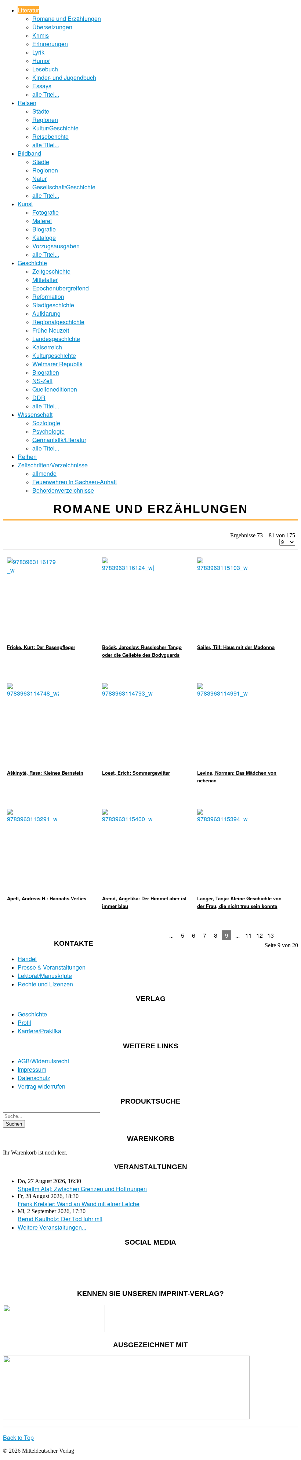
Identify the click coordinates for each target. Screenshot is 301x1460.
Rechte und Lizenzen (45, 984)
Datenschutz (34, 1078)
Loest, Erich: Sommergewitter (136, 772)
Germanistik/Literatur (59, 440)
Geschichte (32, 263)
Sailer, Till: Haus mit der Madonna (236, 647)
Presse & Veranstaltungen (52, 967)
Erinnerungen (50, 44)
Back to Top (18, 1437)
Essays (41, 86)
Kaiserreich (47, 347)
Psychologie (48, 431)
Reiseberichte (50, 136)
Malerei (42, 220)
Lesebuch (45, 69)
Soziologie (46, 423)
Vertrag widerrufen (41, 1086)
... (171, 935)
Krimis (40, 35)
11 (248, 935)
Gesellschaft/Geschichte (63, 187)
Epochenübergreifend (60, 288)
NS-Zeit (42, 381)
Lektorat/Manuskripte (45, 975)
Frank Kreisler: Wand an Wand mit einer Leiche (78, 1204)
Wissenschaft (35, 414)
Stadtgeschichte (53, 305)
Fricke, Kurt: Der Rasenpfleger (41, 647)
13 (270, 935)
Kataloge (44, 237)
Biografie (44, 229)
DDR (39, 397)
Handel (27, 959)
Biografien (45, 372)
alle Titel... (45, 94)
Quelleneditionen (54, 389)
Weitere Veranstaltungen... (52, 1227)
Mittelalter (45, 279)
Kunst (25, 204)
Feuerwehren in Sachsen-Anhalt (74, 482)
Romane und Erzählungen (66, 18)
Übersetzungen (52, 27)
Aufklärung (46, 313)
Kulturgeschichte (54, 355)
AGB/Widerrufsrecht (43, 1061)
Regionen (45, 119)
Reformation (48, 296)
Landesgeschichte (56, 338)
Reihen (27, 456)
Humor (41, 60)
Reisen (27, 103)
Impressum (32, 1069)
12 (259, 935)
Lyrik (38, 52)
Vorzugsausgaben (56, 246)
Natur (39, 178)
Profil (24, 1022)
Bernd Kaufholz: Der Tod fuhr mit (60, 1219)
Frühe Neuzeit (50, 330)
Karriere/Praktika (39, 1031)
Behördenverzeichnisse (63, 490)
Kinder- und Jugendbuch (64, 77)
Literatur (28, 10)
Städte (40, 111)
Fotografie (45, 212)
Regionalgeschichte (58, 322)
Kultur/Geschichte (55, 128)
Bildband (29, 153)
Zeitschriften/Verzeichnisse (53, 465)
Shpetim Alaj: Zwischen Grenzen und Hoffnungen (82, 1189)
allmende (44, 473)
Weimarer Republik (57, 364)
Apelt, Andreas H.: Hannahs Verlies (46, 898)
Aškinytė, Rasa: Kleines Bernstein (45, 772)
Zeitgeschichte (51, 271)
